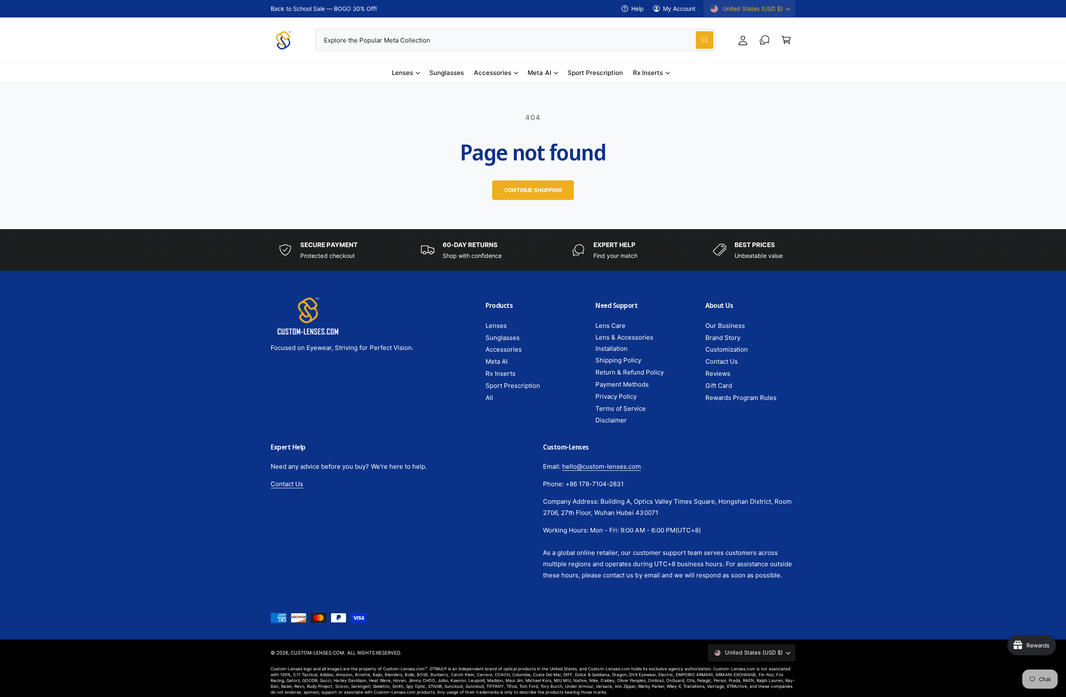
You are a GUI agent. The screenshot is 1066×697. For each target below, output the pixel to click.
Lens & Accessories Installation (624, 342)
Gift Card (718, 386)
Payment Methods (622, 384)
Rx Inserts (648, 73)
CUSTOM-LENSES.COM (317, 653)
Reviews (717, 373)
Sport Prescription (513, 386)
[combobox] (516, 40)
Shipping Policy (618, 360)
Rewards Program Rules (741, 398)
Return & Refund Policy (629, 372)
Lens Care (610, 326)
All (489, 398)
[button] (786, 40)
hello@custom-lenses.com (601, 466)
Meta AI (539, 73)
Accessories (492, 73)
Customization (726, 349)
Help (637, 8)
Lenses (402, 73)
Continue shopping (533, 190)
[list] (533, 250)
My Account (679, 8)
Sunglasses (503, 338)
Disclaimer (611, 420)
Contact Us (721, 361)
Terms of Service (620, 408)
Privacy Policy (616, 396)
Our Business (725, 326)
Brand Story (722, 338)
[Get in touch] (764, 40)
